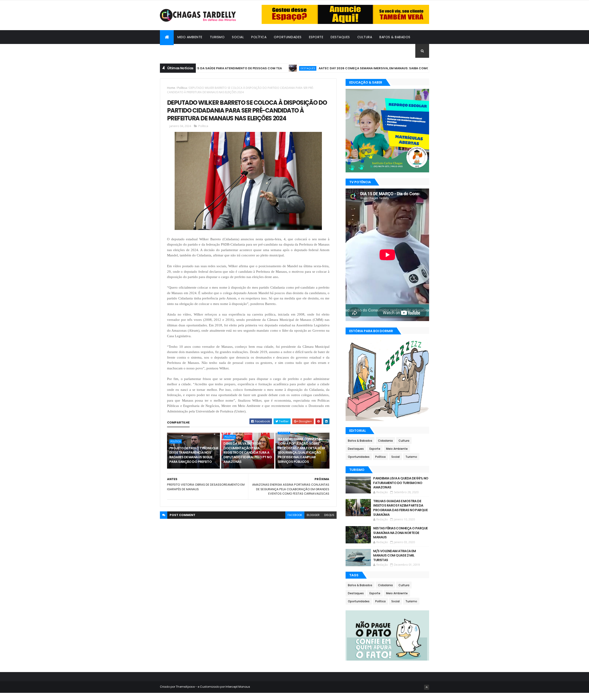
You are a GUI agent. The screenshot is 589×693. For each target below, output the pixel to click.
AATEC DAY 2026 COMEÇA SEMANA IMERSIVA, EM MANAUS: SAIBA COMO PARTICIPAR (361, 68)
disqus (329, 515)
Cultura (364, 37)
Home (171, 88)
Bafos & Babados (394, 37)
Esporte (316, 37)
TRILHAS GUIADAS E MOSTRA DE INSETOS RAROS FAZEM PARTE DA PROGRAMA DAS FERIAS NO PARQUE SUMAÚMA (400, 508)
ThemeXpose (185, 687)
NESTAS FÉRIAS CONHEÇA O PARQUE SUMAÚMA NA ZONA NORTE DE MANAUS (400, 532)
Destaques (340, 37)
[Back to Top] (426, 687)
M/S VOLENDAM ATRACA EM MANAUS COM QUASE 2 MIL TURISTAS (394, 555)
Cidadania (173, 51)
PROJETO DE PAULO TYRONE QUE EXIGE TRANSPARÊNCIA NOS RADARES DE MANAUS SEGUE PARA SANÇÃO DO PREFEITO (193, 455)
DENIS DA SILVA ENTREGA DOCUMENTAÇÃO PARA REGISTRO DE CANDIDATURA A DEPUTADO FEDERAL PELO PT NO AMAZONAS (247, 452)
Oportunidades (288, 37)
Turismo (217, 37)
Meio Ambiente (189, 37)
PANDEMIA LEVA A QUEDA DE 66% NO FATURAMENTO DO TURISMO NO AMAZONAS (400, 483)
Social (238, 37)
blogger (313, 515)
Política (258, 37)
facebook (295, 515)
